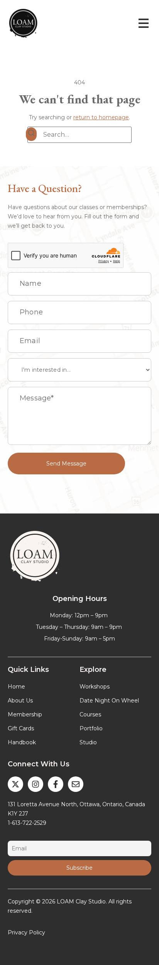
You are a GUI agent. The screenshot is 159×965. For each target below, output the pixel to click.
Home (16, 686)
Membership (25, 714)
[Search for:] (79, 135)
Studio (88, 742)
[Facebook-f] (55, 784)
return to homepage (101, 117)
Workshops (95, 686)
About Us (20, 700)
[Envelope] (75, 784)
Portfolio (91, 728)
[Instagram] (35, 784)
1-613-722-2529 (27, 822)
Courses (90, 714)
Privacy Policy (26, 932)
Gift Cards (21, 728)
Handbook (22, 742)
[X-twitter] (15, 784)
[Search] (31, 134)
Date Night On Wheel (109, 700)
